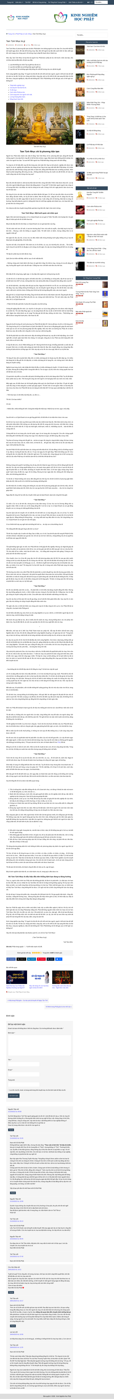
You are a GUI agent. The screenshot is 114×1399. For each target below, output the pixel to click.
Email (10, 1070)
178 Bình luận (101, 266)
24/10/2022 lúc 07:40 (16, 1256)
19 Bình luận (100, 178)
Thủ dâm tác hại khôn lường (96, 262)
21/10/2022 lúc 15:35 (16, 1138)
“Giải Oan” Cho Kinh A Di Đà (96, 46)
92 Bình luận (100, 92)
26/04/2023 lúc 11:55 (16, 1347)
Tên (9, 1060)
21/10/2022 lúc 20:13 (16, 1221)
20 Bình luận (100, 134)
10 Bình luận (36, 45)
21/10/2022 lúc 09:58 (14, 1111)
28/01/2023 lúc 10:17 (16, 1301)
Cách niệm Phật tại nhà (94, 206)
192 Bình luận (101, 254)
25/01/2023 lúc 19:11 (14, 1269)
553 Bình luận (101, 210)
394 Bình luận (101, 224)
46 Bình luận (100, 124)
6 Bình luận (100, 162)
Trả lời (11, 1130)
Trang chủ (11, 34)
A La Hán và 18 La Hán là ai (95, 158)
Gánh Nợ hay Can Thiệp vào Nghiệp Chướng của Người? (15, 987)
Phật (59, 742)
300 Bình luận (101, 240)
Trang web (11, 1080)
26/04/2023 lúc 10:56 (16, 1334)
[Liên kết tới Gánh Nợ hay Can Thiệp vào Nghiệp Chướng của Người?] (16, 978)
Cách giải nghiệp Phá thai (95, 220)
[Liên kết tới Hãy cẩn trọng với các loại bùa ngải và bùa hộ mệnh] (39, 978)
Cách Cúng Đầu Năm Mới (95, 88)
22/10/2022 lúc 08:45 (16, 1239)
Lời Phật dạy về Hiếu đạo (95, 144)
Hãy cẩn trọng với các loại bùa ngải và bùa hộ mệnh (38, 987)
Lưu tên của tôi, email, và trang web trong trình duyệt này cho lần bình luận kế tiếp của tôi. (38, 1090)
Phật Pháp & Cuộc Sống (23, 34)
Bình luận (11, 1033)
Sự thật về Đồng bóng (94, 130)
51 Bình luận (100, 108)
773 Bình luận (101, 198)
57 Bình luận (100, 66)
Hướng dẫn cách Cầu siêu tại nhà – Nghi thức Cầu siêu (61, 987)
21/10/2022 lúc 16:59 (16, 1201)
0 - (91, 2)
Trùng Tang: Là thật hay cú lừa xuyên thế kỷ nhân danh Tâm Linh (96, 118)
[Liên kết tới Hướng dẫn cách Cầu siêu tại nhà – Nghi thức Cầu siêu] (62, 978)
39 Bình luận (100, 148)
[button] (33, 953)
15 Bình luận (100, 80)
